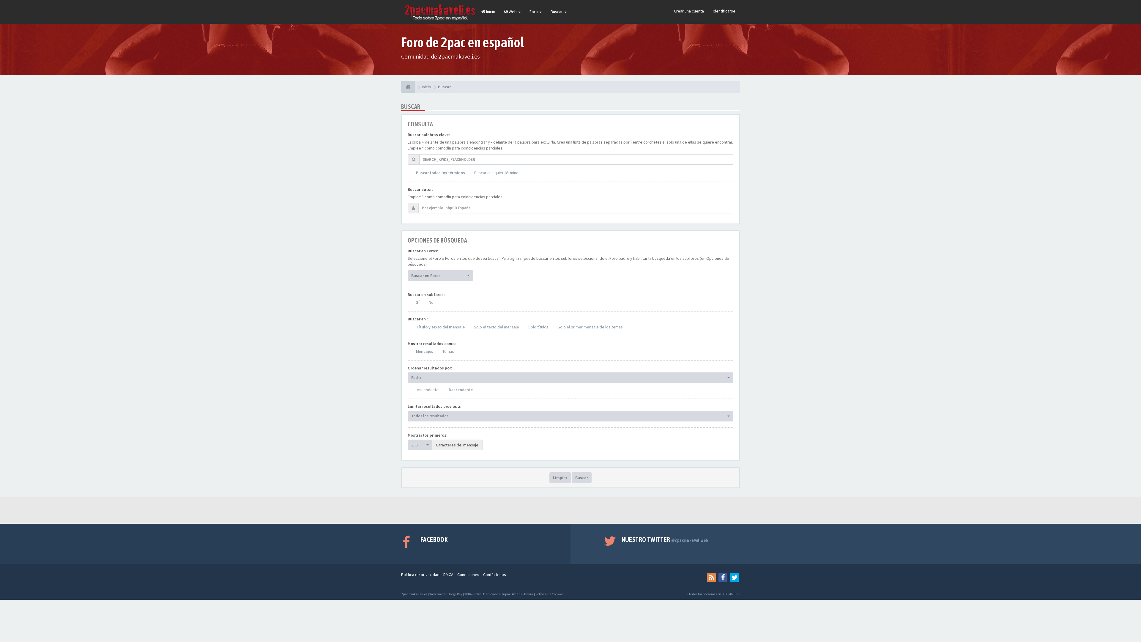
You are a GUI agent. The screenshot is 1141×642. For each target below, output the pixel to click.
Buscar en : (418, 319)
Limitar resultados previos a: (434, 406)
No (431, 302)
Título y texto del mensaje (440, 327)
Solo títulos (538, 327)
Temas (448, 351)
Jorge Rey (455, 594)
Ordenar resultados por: (430, 368)
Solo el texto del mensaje (496, 327)
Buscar (557, 11)
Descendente (461, 389)
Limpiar (560, 477)
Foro (534, 11)
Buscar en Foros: (423, 251)
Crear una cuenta (689, 11)
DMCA (448, 574)
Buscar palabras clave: (429, 134)
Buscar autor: (420, 189)
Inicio (490, 11)
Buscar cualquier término (496, 172)
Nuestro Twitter (665, 539)
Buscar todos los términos (440, 172)
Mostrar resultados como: (432, 343)
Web (513, 11)
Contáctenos (494, 574)
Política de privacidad (420, 574)
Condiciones (468, 574)
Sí (418, 302)
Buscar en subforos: (426, 294)
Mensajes (424, 351)
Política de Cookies (549, 594)
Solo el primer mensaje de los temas (590, 327)
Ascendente (428, 389)
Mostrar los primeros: (427, 435)
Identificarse (724, 11)
